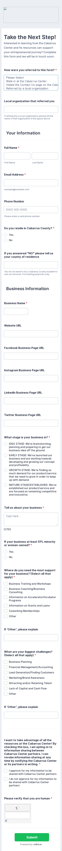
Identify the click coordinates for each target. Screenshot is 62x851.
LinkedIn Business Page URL (23, 392)
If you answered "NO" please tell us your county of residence (28, 255)
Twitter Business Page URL (22, 415)
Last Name (37, 162)
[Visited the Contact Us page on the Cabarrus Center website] (31, 85)
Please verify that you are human (28, 798)
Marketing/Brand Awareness (26, 677)
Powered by (31, 844)
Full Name (11, 147)
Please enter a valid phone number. (22, 216)
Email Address (15, 174)
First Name (9, 162)
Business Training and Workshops (30, 583)
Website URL (12, 325)
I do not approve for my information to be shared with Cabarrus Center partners (32, 782)
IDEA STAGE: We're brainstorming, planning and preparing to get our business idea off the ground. (30, 447)
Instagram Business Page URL (24, 370)
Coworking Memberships (24, 610)
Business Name (15, 303)
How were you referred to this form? (30, 70)
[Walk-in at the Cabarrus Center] (31, 81)
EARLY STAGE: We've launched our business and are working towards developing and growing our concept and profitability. (32, 460)
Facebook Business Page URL (24, 348)
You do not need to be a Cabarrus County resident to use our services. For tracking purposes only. (31, 272)
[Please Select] (31, 77)
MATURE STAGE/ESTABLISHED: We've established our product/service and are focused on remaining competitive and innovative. (32, 489)
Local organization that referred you (29, 101)
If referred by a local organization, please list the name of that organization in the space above (28, 117)
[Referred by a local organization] (31, 88)
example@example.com (16, 189)
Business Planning (20, 661)
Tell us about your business (24, 507)
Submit (32, 837)
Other (12, 616)
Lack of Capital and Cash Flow (28, 688)
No (10, 240)
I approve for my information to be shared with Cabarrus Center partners (32, 772)
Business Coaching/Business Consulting (27, 590)
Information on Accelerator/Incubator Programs (32, 598)
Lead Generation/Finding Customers (31, 672)
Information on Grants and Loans (29, 605)
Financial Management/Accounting (31, 667)
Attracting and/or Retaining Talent (30, 683)
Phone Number (14, 201)
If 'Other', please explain (21, 629)
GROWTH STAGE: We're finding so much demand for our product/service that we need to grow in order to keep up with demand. (32, 474)
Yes (11, 234)
